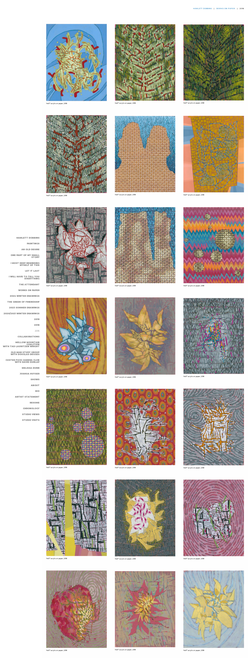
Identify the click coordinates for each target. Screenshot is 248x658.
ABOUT (35, 385)
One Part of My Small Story (25, 256)
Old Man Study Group (25, 353)
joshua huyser (29, 373)
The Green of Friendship (23, 302)
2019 (36, 319)
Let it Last (32, 271)
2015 (37, 331)
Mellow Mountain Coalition (21, 344)
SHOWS (35, 379)
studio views (30, 414)
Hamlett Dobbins (27, 238)
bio (37, 391)
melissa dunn (30, 368)
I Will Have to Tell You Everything (24, 277)
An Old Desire (30, 249)
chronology (31, 408)
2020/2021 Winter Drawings (21, 313)
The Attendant (29, 284)
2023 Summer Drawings (24, 307)
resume (34, 402)
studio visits (30, 420)
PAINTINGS (33, 243)
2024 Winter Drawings (24, 296)
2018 (36, 325)
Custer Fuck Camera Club (22, 361)
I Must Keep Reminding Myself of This (25, 264)
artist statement (27, 397)
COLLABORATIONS (28, 336)
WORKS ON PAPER (28, 290)
